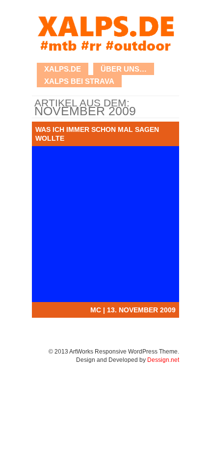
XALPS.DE (62, 69)
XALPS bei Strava (79, 81)
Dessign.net (163, 359)
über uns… (124, 69)
